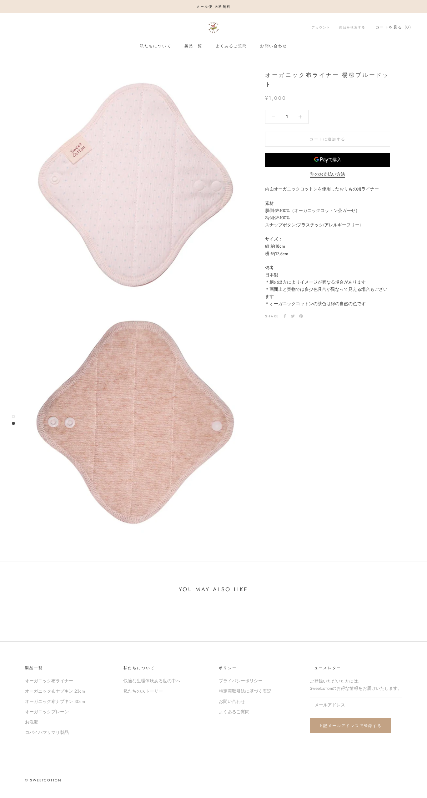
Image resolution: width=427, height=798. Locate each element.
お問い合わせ (273, 46)
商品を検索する (352, 27)
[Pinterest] (301, 316)
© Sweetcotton (43, 780)
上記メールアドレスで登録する (350, 726)
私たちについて (155, 46)
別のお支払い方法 (327, 174)
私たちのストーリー (143, 691)
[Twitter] (293, 316)
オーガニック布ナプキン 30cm (55, 701)
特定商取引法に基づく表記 (245, 691)
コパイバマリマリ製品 (47, 732)
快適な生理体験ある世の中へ (151, 681)
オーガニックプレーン (47, 712)
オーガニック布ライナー (49, 681)
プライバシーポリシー (241, 681)
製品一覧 (193, 46)
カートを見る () (393, 27)
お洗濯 (31, 722)
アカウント (321, 27)
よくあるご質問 (231, 46)
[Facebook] (285, 316)
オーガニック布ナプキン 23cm (55, 691)
